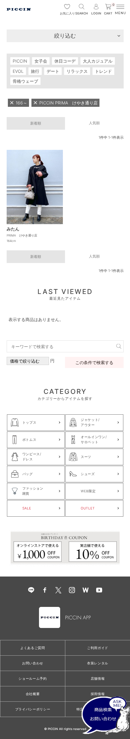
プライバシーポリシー (32, 709)
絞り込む (65, 35)
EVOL (18, 71)
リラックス (77, 71)
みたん (13, 228)
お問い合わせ (32, 663)
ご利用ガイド (97, 648)
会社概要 (33, 694)
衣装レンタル (97, 663)
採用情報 (98, 694)
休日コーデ (65, 60)
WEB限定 (88, 491)
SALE (26, 508)
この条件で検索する (94, 362)
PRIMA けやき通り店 (22, 235)
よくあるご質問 (32, 648)
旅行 (35, 71)
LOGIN (96, 13)
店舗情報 (98, 678)
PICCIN (20, 60)
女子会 (40, 60)
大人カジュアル (97, 60)
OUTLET (88, 508)
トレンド (103, 71)
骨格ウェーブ (25, 81)
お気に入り (67, 13)
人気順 (94, 123)
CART (109, 9)
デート (53, 71)
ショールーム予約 (32, 678)
